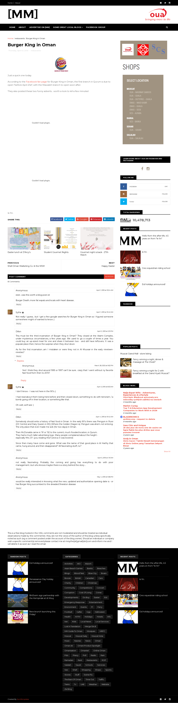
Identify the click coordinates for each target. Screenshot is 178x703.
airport (88, 564)
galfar (79, 612)
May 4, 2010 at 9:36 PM (105, 477)
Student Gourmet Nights (56, 252)
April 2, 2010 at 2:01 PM (105, 331)
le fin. (144, 252)
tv (75, 684)
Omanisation (70, 650)
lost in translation (72, 626)
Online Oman (99, 650)
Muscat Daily (81, 636)
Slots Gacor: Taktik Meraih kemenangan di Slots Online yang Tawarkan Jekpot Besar (143, 443)
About (17, 3)
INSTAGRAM (133, 194)
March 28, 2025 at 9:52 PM (104, 365)
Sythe (18, 312)
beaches (101, 568)
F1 (92, 607)
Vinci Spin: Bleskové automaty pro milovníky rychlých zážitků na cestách (142, 398)
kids (74, 621)
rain (103, 655)
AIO (79, 564)
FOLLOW (165, 194)
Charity (68, 583)
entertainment (95, 602)
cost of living (85, 592)
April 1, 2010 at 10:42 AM (104, 312)
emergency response (75, 602)
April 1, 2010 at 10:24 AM (104, 290)
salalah (68, 665)
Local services (102, 621)
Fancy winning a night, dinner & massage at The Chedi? (148, 360)
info (109, 617)
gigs (88, 612)
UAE (82, 684)
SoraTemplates (23, 699)
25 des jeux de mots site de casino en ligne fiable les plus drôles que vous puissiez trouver (142, 430)
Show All (167, 451)
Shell (75, 670)
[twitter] (165, 3)
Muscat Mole (97, 636)
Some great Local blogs (67, 27)
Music (67, 641)
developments (71, 597)
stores (68, 675)
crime (99, 592)
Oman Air (69, 646)
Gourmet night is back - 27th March (94, 253)
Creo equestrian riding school (156, 268)
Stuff (77, 675)
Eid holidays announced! (153, 284)
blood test (79, 573)
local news (86, 621)
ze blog (68, 689)
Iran (66, 621)
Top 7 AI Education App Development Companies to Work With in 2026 (142, 409)
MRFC (102, 631)
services (101, 665)
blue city (92, 573)
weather (93, 684)
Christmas (92, 583)
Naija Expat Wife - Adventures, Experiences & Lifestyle (139, 393)
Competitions (86, 588)
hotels (100, 617)
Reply (18, 304)
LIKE (166, 186)
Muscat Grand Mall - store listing (135, 353)
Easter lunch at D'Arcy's (19, 252)
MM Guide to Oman (73, 631)
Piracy (75, 655)
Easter (97, 597)
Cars (101, 578)
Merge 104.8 (90, 626)
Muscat (68, 636)
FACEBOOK (133, 186)
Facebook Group (95, 27)
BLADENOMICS (131, 417)
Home (10, 3)
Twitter (131, 201)
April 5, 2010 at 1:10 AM (105, 458)
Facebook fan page (36, 81)
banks (90, 568)
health (68, 617)
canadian (89, 578)
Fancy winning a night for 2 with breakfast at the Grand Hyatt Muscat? (151, 372)
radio (93, 655)
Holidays (88, 617)
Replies (20, 361)
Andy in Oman (130, 438)
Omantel (85, 650)
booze (68, 578)
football (68, 612)
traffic (101, 679)
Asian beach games (73, 568)
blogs (67, 573)
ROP (104, 660)
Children (79, 583)
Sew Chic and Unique (134, 425)
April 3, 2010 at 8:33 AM (105, 387)
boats (103, 573)
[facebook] (161, 3)
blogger (109, 276)
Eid (105, 597)
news (87, 641)
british (78, 578)
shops (98, 670)
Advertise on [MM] (39, 27)
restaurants (20, 38)
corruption (69, 592)
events (84, 607)
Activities (69, 564)
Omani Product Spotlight (89, 646)
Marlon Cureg (130, 406)
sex (66, 670)
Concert (100, 588)
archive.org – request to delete (139, 419)
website (105, 684)
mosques (91, 631)
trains (67, 684)
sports (108, 670)
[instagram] (169, 3)
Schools (89, 665)
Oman (98, 641)
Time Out (90, 679)
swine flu (88, 675)
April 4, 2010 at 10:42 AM (104, 417)
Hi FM (77, 617)
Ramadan (69, 660)
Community (70, 588)
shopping (86, 670)
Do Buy (86, 597)
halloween (100, 612)
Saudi (78, 665)
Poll (84, 655)
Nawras (77, 641)
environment (70, 607)
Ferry (99, 607)
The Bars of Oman (73, 679)
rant (80, 660)
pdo (66, 655)
